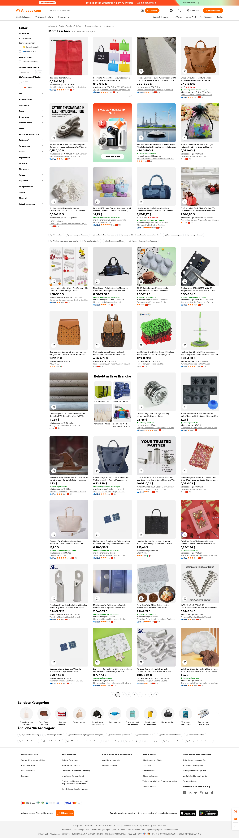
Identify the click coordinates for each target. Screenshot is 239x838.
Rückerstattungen (150, 776)
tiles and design (114, 741)
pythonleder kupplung (30, 735)
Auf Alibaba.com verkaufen (194, 760)
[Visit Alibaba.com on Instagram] (201, 792)
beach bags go (152, 741)
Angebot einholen (109, 765)
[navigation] (31, 360)
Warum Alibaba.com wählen (33, 760)
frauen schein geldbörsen (120, 735)
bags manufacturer (173, 741)
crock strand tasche (53, 741)
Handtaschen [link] (108, 26)
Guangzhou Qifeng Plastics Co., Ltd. (65, 425)
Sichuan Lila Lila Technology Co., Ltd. (196, 95)
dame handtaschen (145, 735)
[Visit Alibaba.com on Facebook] (184, 792)
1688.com (89, 825)
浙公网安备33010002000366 (165, 834)
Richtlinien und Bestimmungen (75, 789)
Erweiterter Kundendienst (73, 776)
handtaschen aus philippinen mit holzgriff (86, 735)
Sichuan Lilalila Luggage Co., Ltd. (107, 302)
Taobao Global (129, 825)
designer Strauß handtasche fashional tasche (141, 235)
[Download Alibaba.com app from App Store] (188, 813)
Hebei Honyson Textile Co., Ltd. (150, 364)
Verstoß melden (149, 786)
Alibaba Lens (27, 813)
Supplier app (116, 813)
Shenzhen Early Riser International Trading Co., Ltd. (69, 491)
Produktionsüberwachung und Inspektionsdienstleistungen (75, 782)
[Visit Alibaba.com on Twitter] (195, 792)
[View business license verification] (144, 833)
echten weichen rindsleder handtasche (84, 741)
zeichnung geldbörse (115, 241)
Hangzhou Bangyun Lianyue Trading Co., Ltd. (69, 300)
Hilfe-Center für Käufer (152, 760)
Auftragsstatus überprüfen (194, 771)
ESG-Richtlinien (28, 771)
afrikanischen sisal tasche (106, 235)
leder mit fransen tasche (171, 735)
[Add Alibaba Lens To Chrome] (65, 813)
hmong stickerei (196, 235)
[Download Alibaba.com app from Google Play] (208, 813)
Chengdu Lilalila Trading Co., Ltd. (151, 225)
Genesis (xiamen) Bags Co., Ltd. (194, 156)
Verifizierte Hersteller (111, 760)
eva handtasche (93, 241)
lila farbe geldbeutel (54, 735)
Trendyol (146, 825)
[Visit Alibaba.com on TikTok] (212, 792)
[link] (235, 811)
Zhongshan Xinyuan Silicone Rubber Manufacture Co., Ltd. (200, 220)
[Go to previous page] (112, 694)
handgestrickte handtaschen (200, 741)
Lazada (117, 825)
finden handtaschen (29, 741)
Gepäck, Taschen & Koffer (70, 26)
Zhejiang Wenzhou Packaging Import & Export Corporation (112, 90)
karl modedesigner (174, 235)
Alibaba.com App (169, 813)
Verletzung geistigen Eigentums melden (159, 781)
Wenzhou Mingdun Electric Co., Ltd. (65, 156)
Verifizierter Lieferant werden (195, 776)
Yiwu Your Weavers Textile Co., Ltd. (195, 364)
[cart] (180, 11)
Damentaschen (91, 26)
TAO (139, 825)
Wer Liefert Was (160, 825)
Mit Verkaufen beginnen (193, 765)
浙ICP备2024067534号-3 (190, 834)
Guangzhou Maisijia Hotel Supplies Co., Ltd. (199, 428)
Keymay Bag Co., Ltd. (102, 222)
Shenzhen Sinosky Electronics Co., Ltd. (197, 302)
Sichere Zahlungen (70, 760)
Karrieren (25, 776)
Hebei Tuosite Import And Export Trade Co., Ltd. (69, 87)
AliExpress (77, 825)
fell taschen (57, 235)
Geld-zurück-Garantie (71, 765)
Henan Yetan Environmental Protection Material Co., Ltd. (156, 158)
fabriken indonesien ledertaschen (66, 241)
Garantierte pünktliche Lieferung (76, 771)
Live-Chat (146, 765)
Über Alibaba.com (29, 754)
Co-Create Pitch (28, 765)
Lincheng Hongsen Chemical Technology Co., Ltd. (69, 224)
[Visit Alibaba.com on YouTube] (206, 792)
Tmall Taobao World (103, 825)
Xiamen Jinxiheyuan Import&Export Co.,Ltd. (111, 364)
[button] (142, 10)
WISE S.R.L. (54, 364)
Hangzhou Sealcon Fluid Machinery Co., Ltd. (155, 428)
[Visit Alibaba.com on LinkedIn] (190, 792)
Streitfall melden (149, 771)
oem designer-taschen (79, 235)
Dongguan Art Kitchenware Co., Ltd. (152, 302)
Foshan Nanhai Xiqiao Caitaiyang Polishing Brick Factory (156, 90)
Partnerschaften (190, 781)
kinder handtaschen (196, 735)
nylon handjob (133, 741)
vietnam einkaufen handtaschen (144, 241)
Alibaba (51, 26)
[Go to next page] (156, 694)
